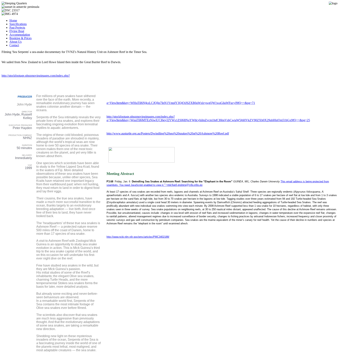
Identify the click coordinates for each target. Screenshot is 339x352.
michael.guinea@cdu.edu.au (184, 184)
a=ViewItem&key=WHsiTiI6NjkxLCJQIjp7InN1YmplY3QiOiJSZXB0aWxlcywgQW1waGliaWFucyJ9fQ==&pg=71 (181, 103)
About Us (15, 41)
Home (13, 20)
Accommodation (19, 34)
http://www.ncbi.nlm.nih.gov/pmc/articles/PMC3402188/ (138, 236)
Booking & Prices (20, 38)
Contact (14, 45)
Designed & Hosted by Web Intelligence (193, 243)
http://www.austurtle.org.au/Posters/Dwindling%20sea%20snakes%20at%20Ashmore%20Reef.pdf (168, 133)
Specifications (18, 24)
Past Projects (17, 27)
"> (165, 184)
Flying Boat (16, 31)
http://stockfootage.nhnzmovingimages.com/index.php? (36, 75)
